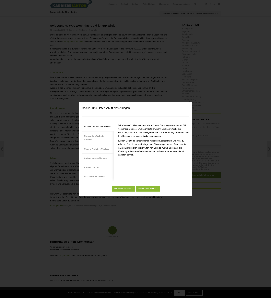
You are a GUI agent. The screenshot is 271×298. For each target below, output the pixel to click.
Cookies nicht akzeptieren (148, 189)
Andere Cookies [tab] (92, 167)
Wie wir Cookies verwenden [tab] (97, 127)
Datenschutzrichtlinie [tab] (94, 177)
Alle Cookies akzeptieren (123, 189)
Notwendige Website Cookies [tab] (94, 138)
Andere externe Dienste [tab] (95, 158)
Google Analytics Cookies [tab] (96, 149)
